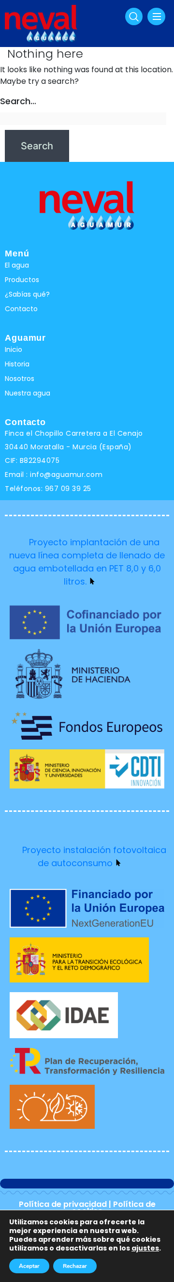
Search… (18, 101)
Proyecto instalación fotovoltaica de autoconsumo (94, 856)
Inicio (13, 349)
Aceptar (29, 1266)
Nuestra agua (27, 393)
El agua (17, 265)
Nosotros (19, 378)
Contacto (21, 309)
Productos (22, 280)
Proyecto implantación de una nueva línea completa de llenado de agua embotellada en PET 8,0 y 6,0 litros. (87, 561)
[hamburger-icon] (156, 16)
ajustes (145, 1248)
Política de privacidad (63, 1204)
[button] (134, 16)
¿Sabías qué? (27, 294)
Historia (17, 364)
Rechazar (75, 1266)
